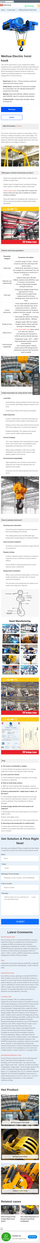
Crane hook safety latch (22, 329)
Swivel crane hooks (9, 190)
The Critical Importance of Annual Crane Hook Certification (29, 1219)
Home (3, 10)
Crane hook (11, 10)
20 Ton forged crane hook (20, 1122)
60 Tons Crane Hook (20, 1156)
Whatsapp (11, 109)
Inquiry (11, 117)
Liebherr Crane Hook (20, 1191)
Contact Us (16, 1236)
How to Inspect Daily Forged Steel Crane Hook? (8, 1219)
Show (19, 126)
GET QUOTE (32, 1237)
